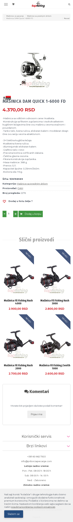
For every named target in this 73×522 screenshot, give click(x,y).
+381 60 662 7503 (36, 456)
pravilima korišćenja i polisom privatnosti (33, 507)
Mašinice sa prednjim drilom (39, 16)
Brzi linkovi (36, 446)
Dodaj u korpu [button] (32, 213)
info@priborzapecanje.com (36, 461)
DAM (20, 188)
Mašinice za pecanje (15, 16)
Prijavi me (36, 414)
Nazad (66, 18)
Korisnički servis (36, 436)
